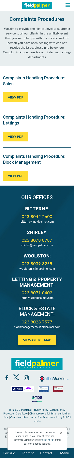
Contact (46, 453)
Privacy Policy (40, 410)
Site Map (43, 417)
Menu (64, 453)
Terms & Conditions (20, 410)
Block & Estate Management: (37, 311)
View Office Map (37, 340)
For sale (9, 453)
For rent (28, 453)
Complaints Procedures (23, 417)
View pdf (15, 97)
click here (47, 439)
